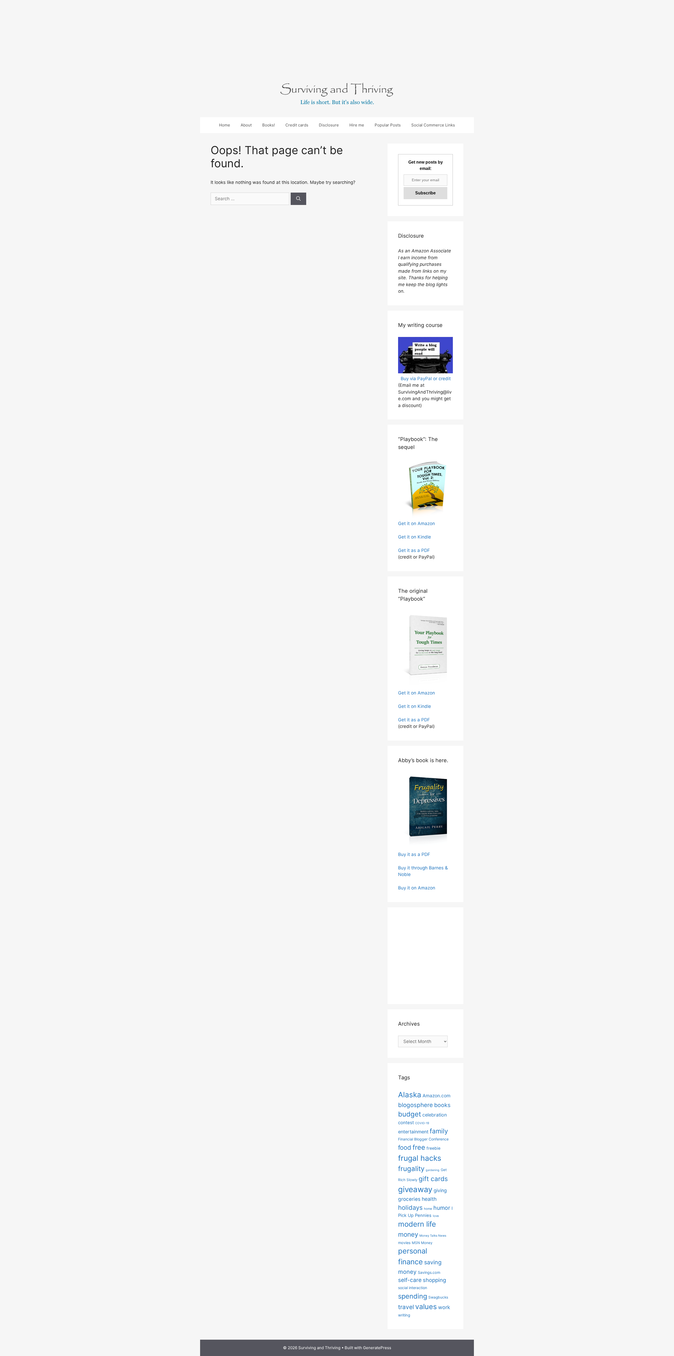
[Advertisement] (158, 37)
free (419, 1147)
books (442, 1105)
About (246, 125)
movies (404, 1242)
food (404, 1147)
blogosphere (415, 1104)
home (428, 1209)
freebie (433, 1148)
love (436, 1216)
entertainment (413, 1131)
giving (440, 1190)
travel (406, 1306)
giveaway (415, 1189)
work (444, 1307)
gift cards (433, 1179)
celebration (434, 1115)
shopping (434, 1280)
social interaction (412, 1287)
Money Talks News (432, 1235)
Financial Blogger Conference (423, 1139)
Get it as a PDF (414, 550)
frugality (411, 1168)
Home (224, 125)
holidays (410, 1207)
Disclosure (329, 125)
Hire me (356, 125)
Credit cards (296, 125)
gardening (432, 1170)
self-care (410, 1279)
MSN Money (422, 1243)
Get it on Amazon (416, 523)
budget (409, 1114)
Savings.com (429, 1272)
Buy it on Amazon (416, 887)
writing (404, 1315)
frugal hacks (419, 1158)
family (439, 1131)
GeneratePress (377, 1347)
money (408, 1234)
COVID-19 (422, 1123)
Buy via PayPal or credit (426, 378)
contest (406, 1122)
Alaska (409, 1094)
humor (441, 1207)
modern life (417, 1224)
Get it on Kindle (414, 537)
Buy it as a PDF (414, 854)
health (429, 1199)
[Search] (298, 199)
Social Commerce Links (433, 125)
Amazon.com (436, 1095)
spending (412, 1296)
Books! (268, 125)
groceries (409, 1199)
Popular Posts (388, 125)
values (426, 1306)
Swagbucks (438, 1297)
